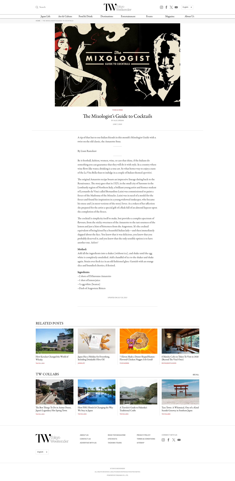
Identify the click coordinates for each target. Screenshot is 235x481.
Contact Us (85, 439)
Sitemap (140, 443)
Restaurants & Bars (169, 363)
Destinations (107, 16)
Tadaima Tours (115, 443)
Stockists (112, 439)
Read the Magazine (116, 435)
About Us (189, 16)
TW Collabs (40, 363)
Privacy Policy (143, 435)
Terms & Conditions (146, 439)
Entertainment (128, 16)
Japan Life (45, 16)
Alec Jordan (119, 121)
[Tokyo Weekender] (52, 442)
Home (38, 21)
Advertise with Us (88, 443)
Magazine (169, 16)
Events (149, 16)
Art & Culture (65, 16)
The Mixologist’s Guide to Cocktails (57, 21)
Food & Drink (86, 16)
